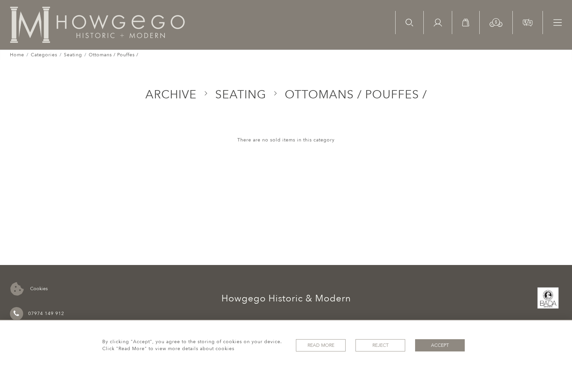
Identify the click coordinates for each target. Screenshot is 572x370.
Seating (73, 55)
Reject (380, 345)
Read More (321, 345)
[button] (496, 22)
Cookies (38, 288)
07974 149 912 (46, 313)
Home (17, 55)
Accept (440, 345)
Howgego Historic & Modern (286, 298)
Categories (44, 55)
